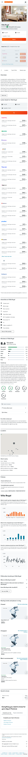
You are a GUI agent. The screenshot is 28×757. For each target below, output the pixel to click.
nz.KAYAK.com (4, 752)
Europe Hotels (15, 752)
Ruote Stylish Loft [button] (5, 620)
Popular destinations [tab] (18, 712)
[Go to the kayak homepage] (8, 2)
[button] (2, 2)
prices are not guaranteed (6, 737)
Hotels (10, 752)
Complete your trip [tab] (7, 712)
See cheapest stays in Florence (22, 631)
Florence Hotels (19, 754)
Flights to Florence (7, 720)
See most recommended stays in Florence (22, 659)
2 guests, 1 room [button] (6, 36)
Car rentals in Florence (8, 722)
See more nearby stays (22, 604)
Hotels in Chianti (12, 754)
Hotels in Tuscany (4, 754)
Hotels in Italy (21, 752)
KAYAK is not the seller (7, 741)
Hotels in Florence (7, 724)
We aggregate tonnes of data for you (10, 743)
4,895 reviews (17, 27)
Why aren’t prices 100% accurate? (9, 746)
